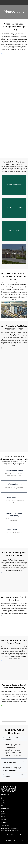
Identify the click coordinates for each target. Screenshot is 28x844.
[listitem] (14, 841)
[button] (14, 738)
